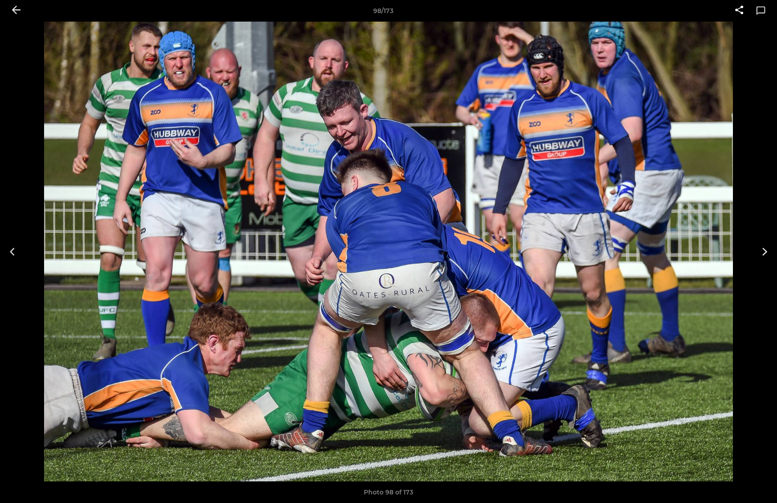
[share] (739, 11)
